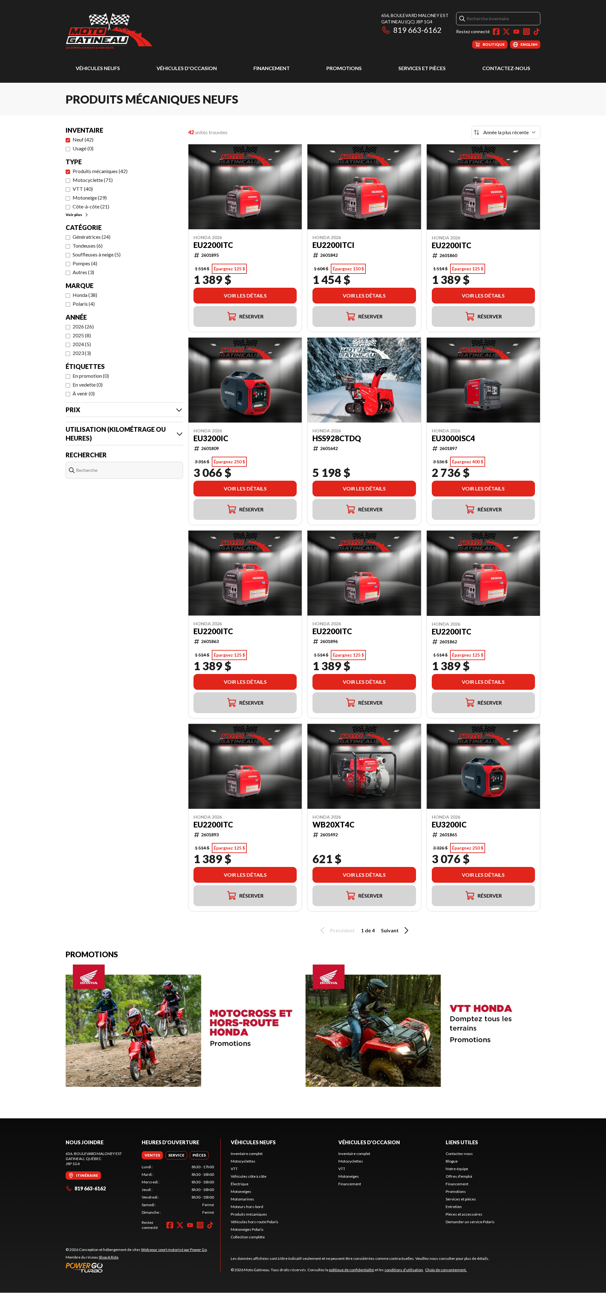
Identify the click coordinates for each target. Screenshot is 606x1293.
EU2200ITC (213, 245)
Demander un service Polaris (470, 1221)
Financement (271, 68)
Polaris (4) (84, 304)
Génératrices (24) (91, 237)
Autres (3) (83, 272)
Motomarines (242, 1199)
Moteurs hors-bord (247, 1206)
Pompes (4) (85, 263)
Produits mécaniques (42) (100, 171)
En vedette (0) (88, 385)
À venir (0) (84, 393)
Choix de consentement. (446, 1269)
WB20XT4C (333, 824)
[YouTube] (516, 31)
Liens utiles (462, 1142)
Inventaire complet (247, 1153)
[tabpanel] (178, 1189)
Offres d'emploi (459, 1176)
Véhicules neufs (98, 68)
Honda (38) (85, 295)
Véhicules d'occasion (187, 68)
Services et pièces (422, 68)
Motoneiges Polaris (247, 1229)
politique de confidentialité (351, 1269)
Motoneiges (241, 1191)
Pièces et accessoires (464, 1214)
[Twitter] (506, 31)
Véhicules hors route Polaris (254, 1221)
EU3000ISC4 (453, 438)
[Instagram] (526, 31)
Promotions (344, 68)
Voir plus (74, 214)
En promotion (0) (91, 376)
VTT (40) (83, 189)
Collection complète (248, 1237)
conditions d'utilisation (403, 1269)
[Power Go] (137, 1267)
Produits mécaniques (249, 1214)
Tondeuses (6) (88, 246)
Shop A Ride (108, 1257)
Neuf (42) (83, 139)
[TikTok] (536, 31)
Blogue (452, 1161)
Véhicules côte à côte (248, 1176)
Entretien (454, 1206)
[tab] (152, 1155)
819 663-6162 (417, 29)
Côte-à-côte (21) (91, 206)
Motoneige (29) (90, 198)
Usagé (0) (83, 148)
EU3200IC (210, 438)
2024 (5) (82, 344)
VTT (234, 1168)
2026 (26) (83, 326)
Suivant (390, 930)
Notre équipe (457, 1168)
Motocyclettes (243, 1161)
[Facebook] (496, 31)
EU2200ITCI (333, 245)
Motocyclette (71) (93, 180)
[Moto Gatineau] (109, 30)
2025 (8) (82, 335)
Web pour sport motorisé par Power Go (174, 1249)
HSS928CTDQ (336, 438)
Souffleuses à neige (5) (97, 254)
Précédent (342, 930)
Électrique (239, 1184)
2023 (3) (82, 353)
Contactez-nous (506, 68)
